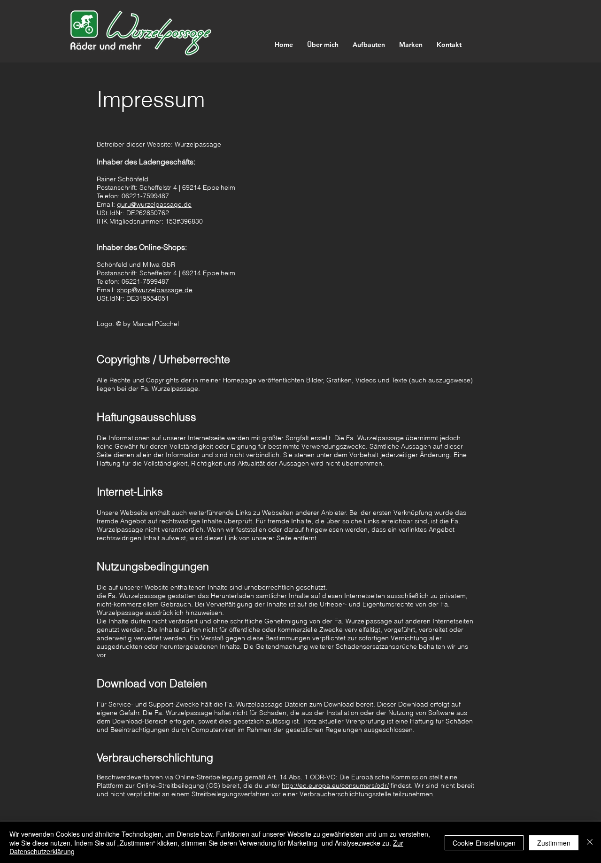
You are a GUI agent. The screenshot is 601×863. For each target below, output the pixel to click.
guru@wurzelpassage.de (154, 204)
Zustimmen (553, 842)
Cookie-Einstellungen (484, 842)
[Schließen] (589, 842)
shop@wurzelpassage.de (155, 290)
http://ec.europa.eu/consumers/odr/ (335, 785)
